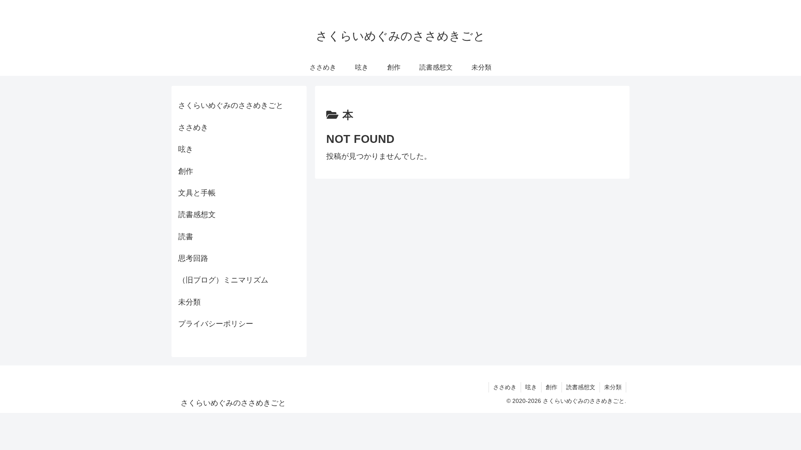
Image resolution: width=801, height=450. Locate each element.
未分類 (189, 302)
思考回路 (193, 258)
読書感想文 (197, 214)
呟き (185, 149)
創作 (185, 171)
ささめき (193, 127)
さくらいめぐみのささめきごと (230, 105)
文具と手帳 (197, 193)
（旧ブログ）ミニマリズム (223, 280)
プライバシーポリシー (215, 324)
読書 (185, 236)
